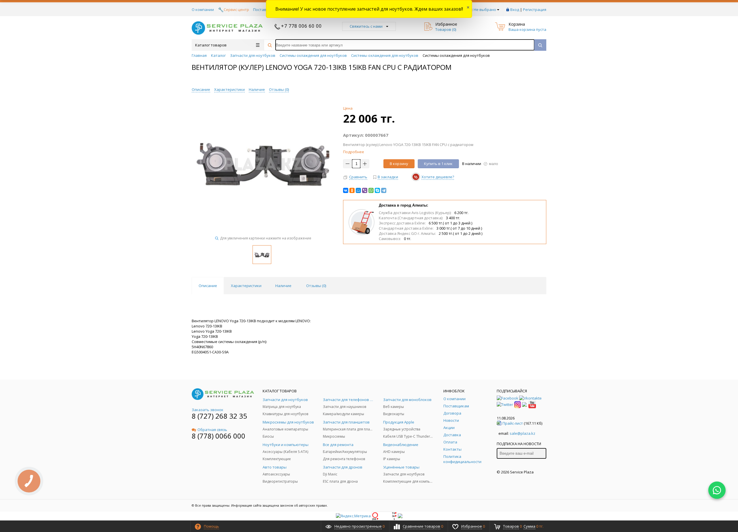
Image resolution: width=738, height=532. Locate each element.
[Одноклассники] (352, 190)
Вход (514, 9)
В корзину (399, 163)
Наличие (257, 89)
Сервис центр (236, 9)
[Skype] (377, 190)
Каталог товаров (211, 45)
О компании (203, 9)
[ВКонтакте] (345, 190)
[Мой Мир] (358, 190)
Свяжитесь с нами (366, 26)
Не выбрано (485, 9)
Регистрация (534, 9)
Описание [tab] (208, 285)
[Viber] (364, 190)
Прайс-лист (512, 423)
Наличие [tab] (283, 285)
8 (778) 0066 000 (218, 436)
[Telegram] (383, 190)
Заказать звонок (207, 409)
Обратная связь (212, 429)
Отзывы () (279, 89)
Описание (201, 89)
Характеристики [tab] (246, 285)
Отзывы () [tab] (316, 285)
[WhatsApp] (371, 190)
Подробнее (353, 151)
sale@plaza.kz (522, 433)
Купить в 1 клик (438, 163)
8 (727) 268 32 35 (219, 416)
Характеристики (229, 89)
